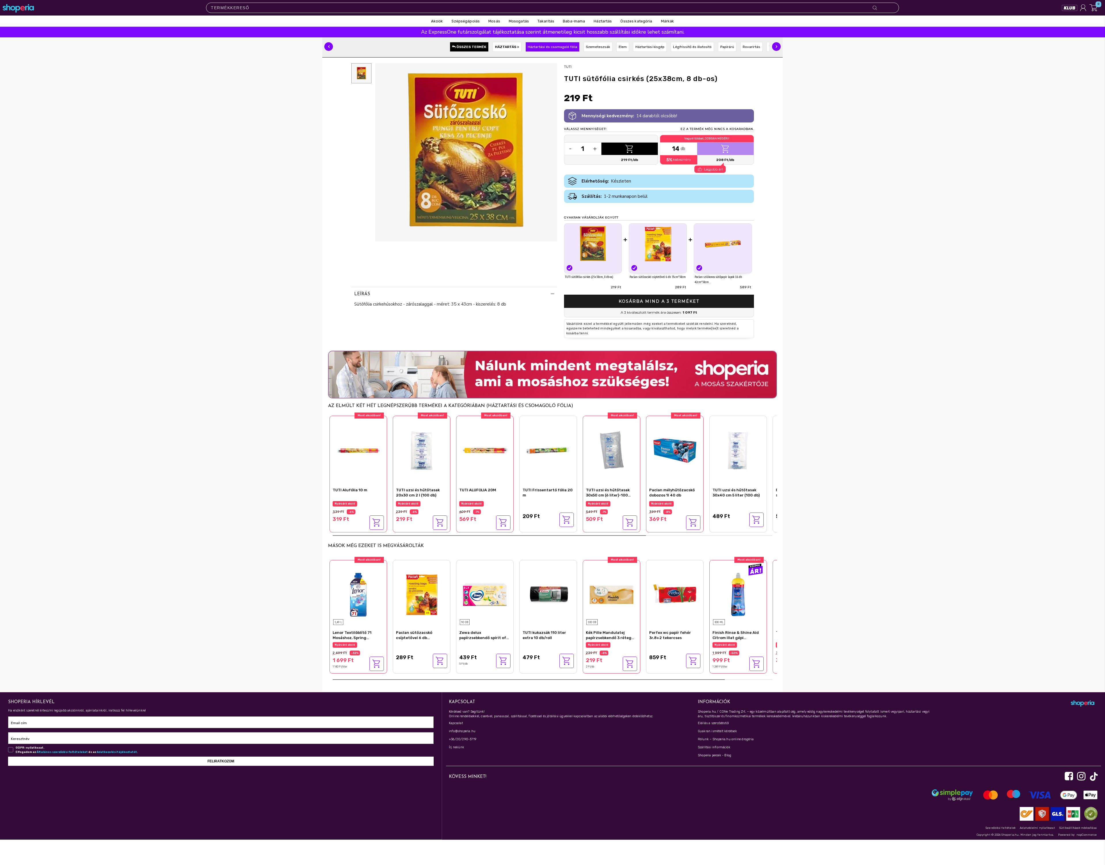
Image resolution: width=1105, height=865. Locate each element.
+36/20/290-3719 (462, 739)
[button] (328, 46)
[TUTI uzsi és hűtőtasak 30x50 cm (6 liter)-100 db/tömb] (611, 449)
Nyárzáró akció (345, 503)
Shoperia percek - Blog (714, 755)
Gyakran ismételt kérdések (717, 731)
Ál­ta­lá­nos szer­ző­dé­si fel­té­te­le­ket (62, 752)
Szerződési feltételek (1001, 828)
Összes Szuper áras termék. (734, 644)
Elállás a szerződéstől (713, 723)
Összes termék (471, 47)
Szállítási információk (714, 747)
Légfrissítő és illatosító (692, 47)
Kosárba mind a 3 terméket (659, 301)
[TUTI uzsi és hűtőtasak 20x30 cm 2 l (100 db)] (422, 449)
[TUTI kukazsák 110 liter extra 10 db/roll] (548, 594)
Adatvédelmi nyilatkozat (1037, 828)
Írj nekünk (456, 747)
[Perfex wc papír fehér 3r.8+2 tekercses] (675, 594)
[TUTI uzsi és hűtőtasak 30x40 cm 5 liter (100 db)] (738, 449)
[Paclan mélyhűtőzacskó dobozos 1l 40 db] (675, 449)
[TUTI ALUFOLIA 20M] (485, 449)
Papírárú (727, 47)
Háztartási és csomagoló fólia (552, 47)
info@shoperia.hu (462, 731)
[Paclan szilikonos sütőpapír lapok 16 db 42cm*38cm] (723, 244)
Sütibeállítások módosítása (1078, 828)
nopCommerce (1087, 835)
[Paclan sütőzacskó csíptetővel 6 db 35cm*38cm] (658, 244)
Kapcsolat (456, 723)
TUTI (567, 66)
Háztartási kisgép (649, 47)
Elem (623, 47)
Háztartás (506, 47)
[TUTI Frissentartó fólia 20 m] (548, 449)
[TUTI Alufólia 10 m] (358, 449)
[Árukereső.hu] (1089, 813)
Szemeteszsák (598, 47)
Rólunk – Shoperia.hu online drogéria (726, 739)
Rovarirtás (751, 47)
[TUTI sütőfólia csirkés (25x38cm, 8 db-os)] (593, 244)
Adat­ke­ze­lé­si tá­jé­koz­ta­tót (117, 752)
